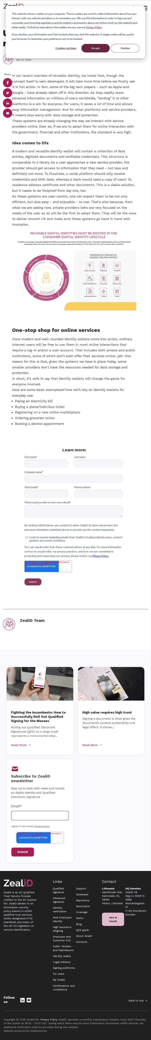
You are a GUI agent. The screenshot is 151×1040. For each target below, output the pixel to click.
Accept (95, 48)
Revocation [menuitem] (83, 906)
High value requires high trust (107, 712)
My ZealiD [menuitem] (59, 979)
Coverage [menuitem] (81, 912)
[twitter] (7, 92)
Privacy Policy (94, 27)
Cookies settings (65, 48)
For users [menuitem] (58, 973)
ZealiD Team (32, 620)
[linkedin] (7, 103)
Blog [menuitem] (79, 924)
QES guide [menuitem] (82, 930)
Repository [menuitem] (82, 900)
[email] (7, 113)
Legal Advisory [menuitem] (62, 961)
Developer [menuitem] (82, 894)
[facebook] (7, 82)
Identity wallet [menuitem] (62, 956)
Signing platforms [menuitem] (64, 967)
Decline (125, 48)
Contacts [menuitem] (81, 941)
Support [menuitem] (81, 888)
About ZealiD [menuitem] (84, 935)
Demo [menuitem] (79, 918)
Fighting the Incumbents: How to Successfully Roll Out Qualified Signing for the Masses (38, 716)
